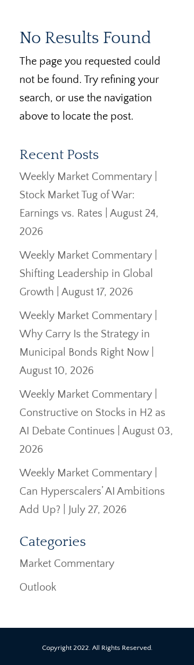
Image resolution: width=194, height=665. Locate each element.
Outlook (37, 587)
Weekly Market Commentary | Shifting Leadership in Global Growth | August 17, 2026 (88, 274)
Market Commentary (66, 564)
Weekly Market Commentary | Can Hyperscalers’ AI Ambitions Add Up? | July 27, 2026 (92, 491)
